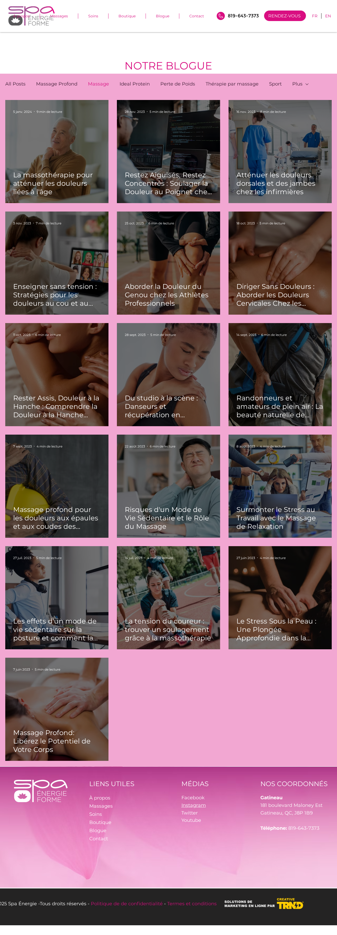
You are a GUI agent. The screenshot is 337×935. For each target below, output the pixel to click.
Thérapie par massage (232, 84)
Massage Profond (56, 84)
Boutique (100, 822)
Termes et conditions (192, 904)
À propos (99, 798)
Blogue (97, 830)
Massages (101, 806)
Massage (98, 84)
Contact (98, 839)
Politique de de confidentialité (127, 904)
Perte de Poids (177, 84)
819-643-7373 (303, 828)
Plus (297, 84)
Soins (95, 814)
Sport (275, 84)
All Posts (15, 84)
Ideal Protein (135, 84)
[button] (93, 16)
